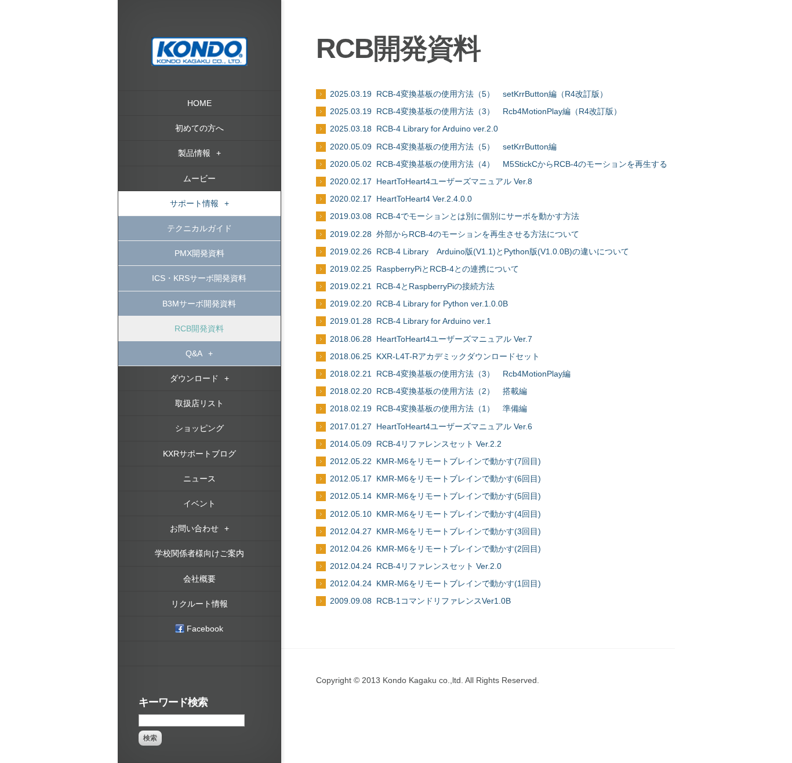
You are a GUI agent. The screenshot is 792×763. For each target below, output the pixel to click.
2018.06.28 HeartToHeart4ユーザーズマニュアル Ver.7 (431, 339)
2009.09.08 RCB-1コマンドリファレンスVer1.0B (420, 600)
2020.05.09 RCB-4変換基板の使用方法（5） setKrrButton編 (443, 146)
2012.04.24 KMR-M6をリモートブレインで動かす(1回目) (435, 583)
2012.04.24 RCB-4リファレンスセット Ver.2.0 (416, 566)
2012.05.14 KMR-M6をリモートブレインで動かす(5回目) (435, 496)
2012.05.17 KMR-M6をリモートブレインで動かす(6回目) (435, 478)
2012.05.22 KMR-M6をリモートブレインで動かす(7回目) (435, 461)
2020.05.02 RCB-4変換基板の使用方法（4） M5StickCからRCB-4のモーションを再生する (498, 164)
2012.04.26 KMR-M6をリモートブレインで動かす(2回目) (435, 548)
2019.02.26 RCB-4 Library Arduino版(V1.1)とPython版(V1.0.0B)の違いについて (479, 251)
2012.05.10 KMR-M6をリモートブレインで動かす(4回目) (435, 514)
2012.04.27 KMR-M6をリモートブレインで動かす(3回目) (435, 531)
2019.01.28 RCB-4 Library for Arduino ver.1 (410, 321)
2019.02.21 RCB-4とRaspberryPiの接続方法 (412, 286)
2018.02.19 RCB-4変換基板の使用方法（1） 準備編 (428, 408)
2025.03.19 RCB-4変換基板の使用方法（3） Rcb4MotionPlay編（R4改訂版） (476, 111)
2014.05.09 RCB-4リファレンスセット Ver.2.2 (416, 443)
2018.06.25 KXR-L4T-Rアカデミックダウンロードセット (435, 356)
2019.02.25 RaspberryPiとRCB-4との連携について (424, 268)
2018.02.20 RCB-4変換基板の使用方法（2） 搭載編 (428, 391)
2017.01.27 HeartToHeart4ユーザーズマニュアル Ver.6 (431, 426)
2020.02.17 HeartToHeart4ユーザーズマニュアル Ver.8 (431, 181)
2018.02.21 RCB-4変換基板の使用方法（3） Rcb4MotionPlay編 (450, 373)
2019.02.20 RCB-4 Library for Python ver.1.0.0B (419, 303)
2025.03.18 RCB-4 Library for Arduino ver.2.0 (414, 128)
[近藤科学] (199, 42)
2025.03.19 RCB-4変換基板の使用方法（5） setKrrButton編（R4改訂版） (469, 93)
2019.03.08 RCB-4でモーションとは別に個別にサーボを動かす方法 (454, 216)
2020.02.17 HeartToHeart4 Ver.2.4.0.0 (401, 198)
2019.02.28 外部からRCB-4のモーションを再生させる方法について (454, 234)
